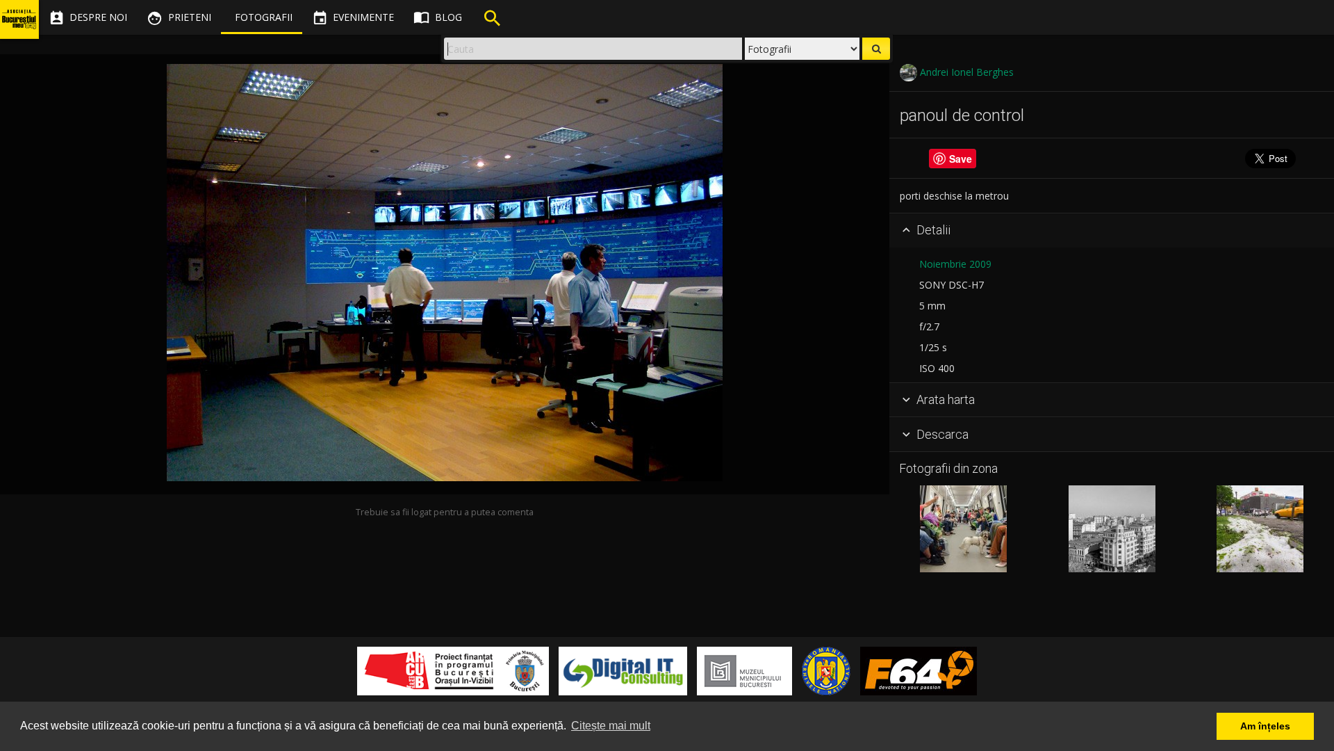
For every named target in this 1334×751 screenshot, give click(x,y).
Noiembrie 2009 (955, 263)
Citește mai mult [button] (610, 726)
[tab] (1111, 231)
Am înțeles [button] (1265, 726)
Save (960, 158)
